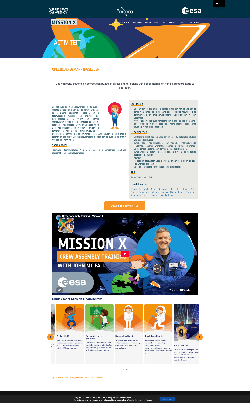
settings (148, 400)
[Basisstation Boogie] (125, 318)
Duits (193, 189)
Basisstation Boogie (120, 336)
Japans (164, 192)
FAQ (182, 22)
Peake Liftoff (59, 336)
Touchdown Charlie (150, 336)
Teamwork (98, 378)
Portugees (190, 192)
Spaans (154, 195)
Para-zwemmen (177, 345)
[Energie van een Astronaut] (96, 318)
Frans (186, 189)
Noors (173, 192)
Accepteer (167, 399)
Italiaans (155, 192)
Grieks (134, 192)
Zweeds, (163, 195)
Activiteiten (169, 22)
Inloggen (194, 22)
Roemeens (136, 195)
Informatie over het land (145, 22)
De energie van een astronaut (91, 337)
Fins (179, 189)
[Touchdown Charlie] (154, 318)
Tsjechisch (143, 189)
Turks (170, 195)
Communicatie (61, 378)
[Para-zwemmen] (184, 322)
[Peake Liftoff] (66, 318)
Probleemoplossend (84, 378)
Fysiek (71, 378)
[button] (50, 337)
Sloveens (146, 195)
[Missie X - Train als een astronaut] (64, 22)
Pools (180, 192)
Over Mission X (120, 22)
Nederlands (163, 189)
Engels (134, 189)
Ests (173, 189)
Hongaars (143, 192)
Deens (153, 189)
